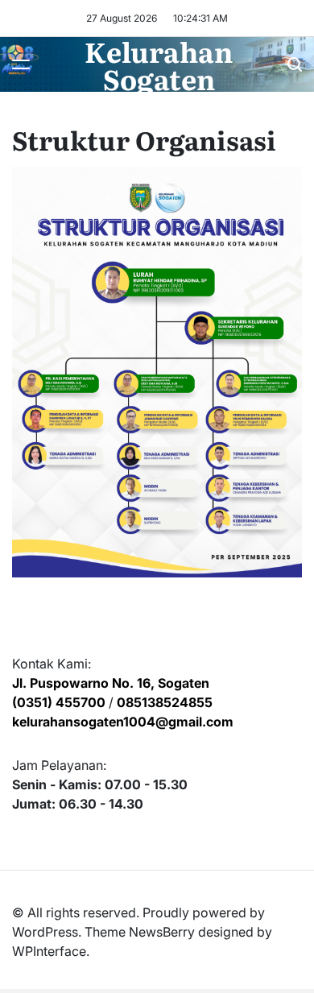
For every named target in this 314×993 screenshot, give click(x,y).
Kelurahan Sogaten (159, 64)
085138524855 (165, 702)
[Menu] (21, 64)
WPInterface (49, 951)
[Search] (294, 64)
